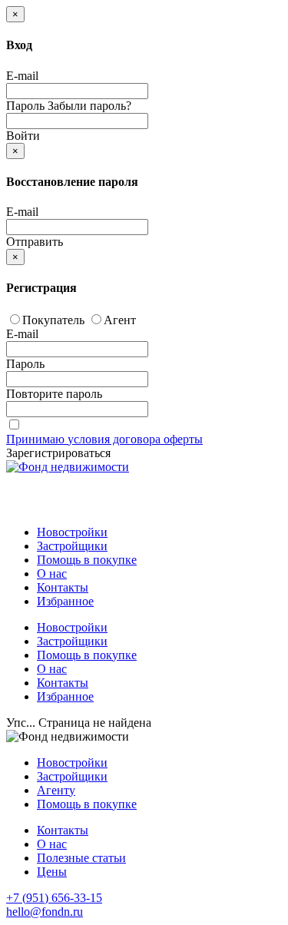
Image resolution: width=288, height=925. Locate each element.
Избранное (65, 601)
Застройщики (72, 545)
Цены (52, 871)
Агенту (56, 790)
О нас (52, 573)
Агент (120, 320)
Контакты (62, 587)
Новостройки (72, 532)
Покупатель (53, 320)
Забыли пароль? (89, 105)
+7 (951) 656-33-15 (54, 897)
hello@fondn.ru (44, 911)
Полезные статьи (81, 857)
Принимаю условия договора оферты (104, 439)
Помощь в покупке (87, 559)
